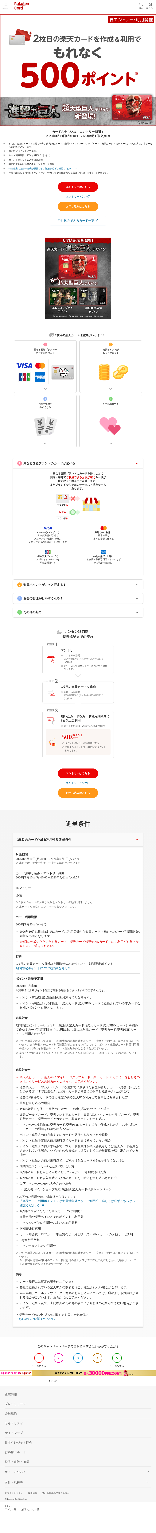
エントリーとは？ (76, 196)
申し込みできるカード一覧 (76, 220)
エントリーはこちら (78, 186)
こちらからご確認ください (34, 1319)
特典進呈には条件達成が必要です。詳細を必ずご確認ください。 (42, 168)
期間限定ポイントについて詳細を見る (42, 968)
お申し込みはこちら (78, 206)
